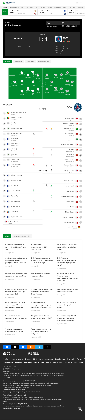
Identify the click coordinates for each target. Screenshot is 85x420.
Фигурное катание (16, 359)
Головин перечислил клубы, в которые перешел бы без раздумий (41, 331)
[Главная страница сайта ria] (3, 3)
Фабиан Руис (70, 154)
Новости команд (43, 61)
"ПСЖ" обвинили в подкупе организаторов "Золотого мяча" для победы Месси (15, 305)
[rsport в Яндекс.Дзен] (15, 347)
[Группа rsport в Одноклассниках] (31, 347)
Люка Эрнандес (69, 181)
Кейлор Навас (69, 118)
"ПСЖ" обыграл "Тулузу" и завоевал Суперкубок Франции (66, 305)
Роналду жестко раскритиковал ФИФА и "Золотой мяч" (40, 247)
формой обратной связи (11, 408)
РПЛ (22, 7)
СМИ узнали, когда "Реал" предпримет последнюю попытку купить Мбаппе (66, 318)
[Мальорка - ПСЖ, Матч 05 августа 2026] (67, 41)
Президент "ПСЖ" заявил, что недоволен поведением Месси (16, 275)
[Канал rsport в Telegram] (39, 347)
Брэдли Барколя (68, 217)
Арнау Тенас (70, 201)
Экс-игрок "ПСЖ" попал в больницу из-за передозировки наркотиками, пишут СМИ (68, 277)
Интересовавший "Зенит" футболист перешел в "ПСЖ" (41, 317)
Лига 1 (65, 7)
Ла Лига (42, 7)
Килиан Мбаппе (61, 47)
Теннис (79, 359)
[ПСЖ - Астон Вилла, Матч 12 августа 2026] (64, 41)
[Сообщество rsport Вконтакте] (23, 347)
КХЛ (70, 7)
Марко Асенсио (69, 160)
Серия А (49, 7)
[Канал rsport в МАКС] (7, 347)
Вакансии (6, 371)
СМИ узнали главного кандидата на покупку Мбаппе (16, 317)
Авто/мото (49, 359)
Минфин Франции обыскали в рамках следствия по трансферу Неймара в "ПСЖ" (16, 260)
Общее (7, 236)
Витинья (71, 149)
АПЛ (36, 7)
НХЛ (74, 7)
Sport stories (71, 359)
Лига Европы (29, 7)
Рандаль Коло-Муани (67, 144)
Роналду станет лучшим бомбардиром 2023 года (14, 330)
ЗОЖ (34, 359)
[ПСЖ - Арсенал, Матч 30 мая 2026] (68, 41)
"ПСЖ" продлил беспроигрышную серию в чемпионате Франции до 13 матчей (67, 261)
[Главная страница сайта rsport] (13, 3)
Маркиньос (70, 139)
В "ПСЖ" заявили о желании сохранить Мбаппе (41, 275)
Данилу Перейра (68, 123)
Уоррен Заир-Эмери (67, 196)
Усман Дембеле (69, 222)
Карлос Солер (69, 134)
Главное (4, 7)
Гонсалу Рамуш (61, 51)
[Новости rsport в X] (47, 347)
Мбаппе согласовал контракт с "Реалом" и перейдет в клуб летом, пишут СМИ (16, 291)
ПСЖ (65, 38)
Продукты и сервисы (31, 362)
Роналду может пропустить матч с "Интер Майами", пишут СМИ (16, 247)
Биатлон (28, 359)
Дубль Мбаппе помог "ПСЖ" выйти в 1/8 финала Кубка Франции (67, 247)
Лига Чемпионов (14, 7)
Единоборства (60, 359)
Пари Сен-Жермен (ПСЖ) (22, 236)
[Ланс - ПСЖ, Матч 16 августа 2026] (63, 41)
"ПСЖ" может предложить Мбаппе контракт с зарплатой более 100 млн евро (42, 260)
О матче (7, 61)
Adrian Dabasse (16, 164)
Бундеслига (57, 7)
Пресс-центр (46, 362)
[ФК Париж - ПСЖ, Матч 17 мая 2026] (69, 41)
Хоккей (41, 359)
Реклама (18, 362)
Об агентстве (57, 362)
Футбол (7, 22)
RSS (75, 362)
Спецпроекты (8, 362)
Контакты (68, 362)
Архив (81, 362)
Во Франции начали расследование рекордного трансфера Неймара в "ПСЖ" (41, 305)
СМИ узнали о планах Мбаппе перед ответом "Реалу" (67, 290)
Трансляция (18, 61)
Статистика (30, 61)
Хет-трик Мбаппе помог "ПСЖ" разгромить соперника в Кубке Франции (42, 291)
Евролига (81, 7)
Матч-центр (5, 12)
